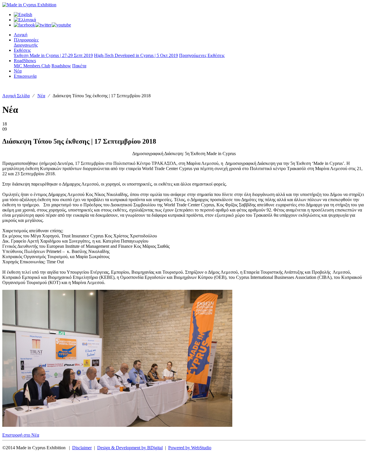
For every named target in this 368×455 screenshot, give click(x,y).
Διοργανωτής (26, 45)
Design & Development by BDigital (130, 447)
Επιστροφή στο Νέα (20, 435)
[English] (23, 14)
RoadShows (25, 60)
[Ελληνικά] (25, 19)
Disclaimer (82, 447)
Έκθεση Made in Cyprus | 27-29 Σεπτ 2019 (53, 55)
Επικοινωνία (25, 76)
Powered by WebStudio (189, 447)
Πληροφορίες (26, 39)
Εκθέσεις (22, 50)
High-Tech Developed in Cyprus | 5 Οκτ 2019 (136, 55)
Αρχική (20, 34)
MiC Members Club (32, 65)
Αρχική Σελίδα (16, 95)
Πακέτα (79, 65)
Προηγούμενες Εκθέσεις (202, 55)
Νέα (18, 70)
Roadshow (61, 65)
